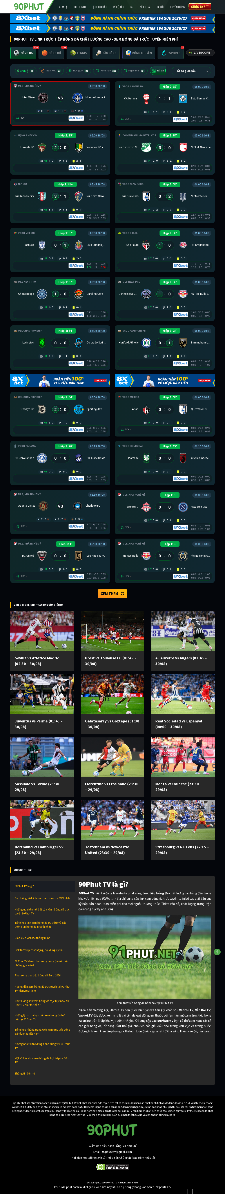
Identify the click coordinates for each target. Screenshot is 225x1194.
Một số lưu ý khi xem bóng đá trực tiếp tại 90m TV (42, 1060)
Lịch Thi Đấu (99, 6)
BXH (131, 6)
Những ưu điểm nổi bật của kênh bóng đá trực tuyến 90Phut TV (42, 911)
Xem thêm (109, 593)
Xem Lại (63, 6)
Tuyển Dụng (177, 6)
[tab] (23, 53)
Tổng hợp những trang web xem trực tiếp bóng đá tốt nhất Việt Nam (42, 1031)
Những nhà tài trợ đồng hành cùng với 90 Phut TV (42, 1046)
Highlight (79, 6)
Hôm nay (108, 70)
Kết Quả (145, 6)
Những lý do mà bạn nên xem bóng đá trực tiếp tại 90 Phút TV (40, 1017)
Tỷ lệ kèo (118, 6)
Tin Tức (160, 6)
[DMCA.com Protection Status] (112, 1167)
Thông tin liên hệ (25, 1073)
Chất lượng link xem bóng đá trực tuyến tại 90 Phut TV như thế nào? (42, 1003)
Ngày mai (136, 70)
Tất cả (163, 70)
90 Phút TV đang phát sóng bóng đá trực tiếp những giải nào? (41, 963)
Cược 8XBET (200, 6)
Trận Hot (53, 70)
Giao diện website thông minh (32, 938)
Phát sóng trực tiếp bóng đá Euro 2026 (37, 975)
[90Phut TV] (29, 6)
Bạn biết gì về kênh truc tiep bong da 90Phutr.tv (42, 898)
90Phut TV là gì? (24, 886)
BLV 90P (80, 70)
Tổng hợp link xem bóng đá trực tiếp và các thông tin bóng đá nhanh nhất (40, 925)
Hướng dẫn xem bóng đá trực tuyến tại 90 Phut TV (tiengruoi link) (42, 989)
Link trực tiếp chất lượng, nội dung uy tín (39, 950)
